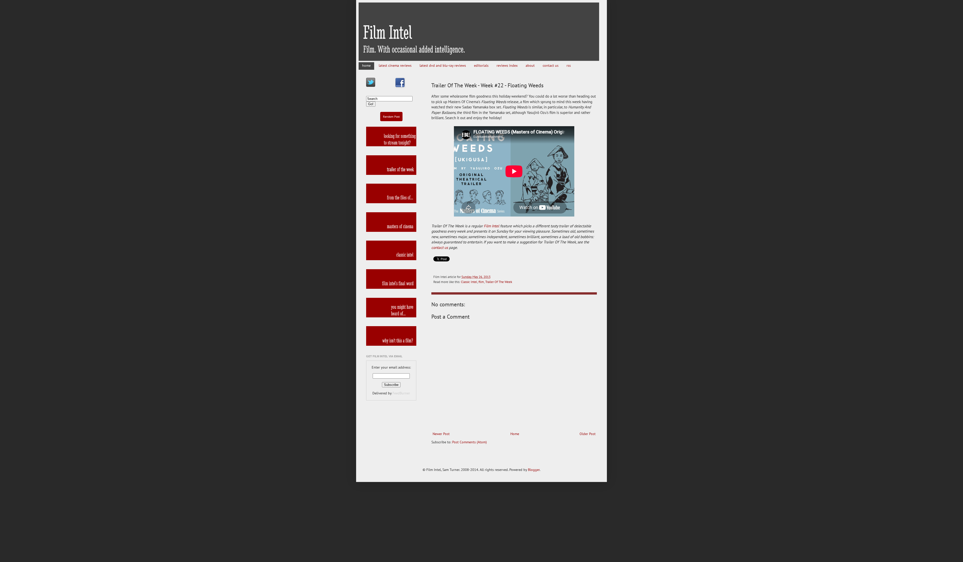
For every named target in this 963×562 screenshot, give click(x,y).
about (530, 65)
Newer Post (441, 434)
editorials (481, 65)
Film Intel (491, 225)
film (481, 282)
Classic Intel (469, 282)
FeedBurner (401, 393)
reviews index (507, 65)
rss (569, 65)
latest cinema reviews (395, 65)
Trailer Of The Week (498, 282)
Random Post (391, 116)
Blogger (534, 469)
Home (514, 434)
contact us (550, 65)
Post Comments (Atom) (469, 442)
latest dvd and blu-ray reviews (443, 65)
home (366, 65)
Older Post (588, 434)
